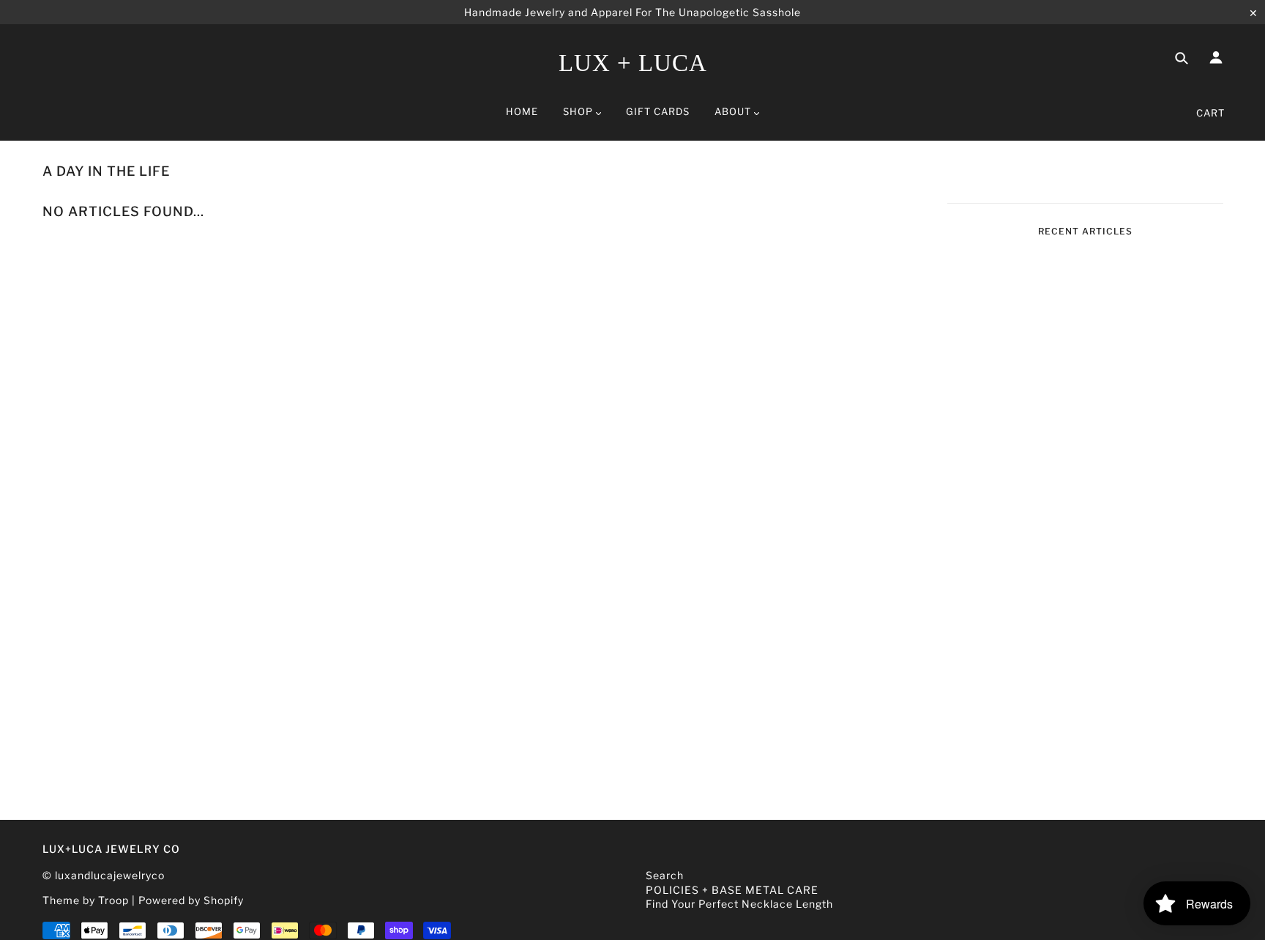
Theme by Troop (85, 900)
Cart (1210, 113)
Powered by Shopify (191, 900)
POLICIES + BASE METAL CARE (732, 890)
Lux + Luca (633, 63)
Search (665, 875)
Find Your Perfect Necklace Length (739, 904)
